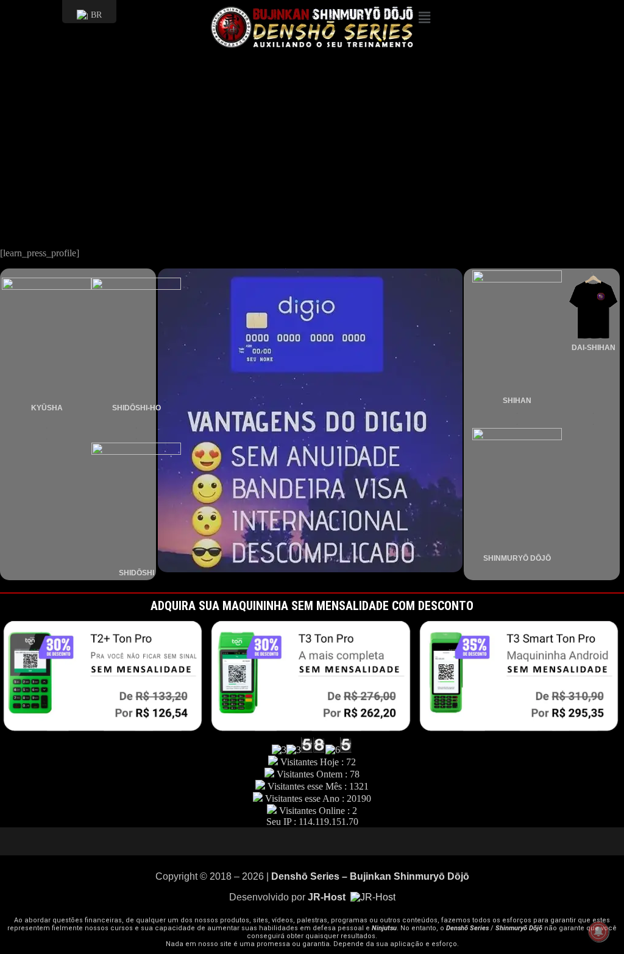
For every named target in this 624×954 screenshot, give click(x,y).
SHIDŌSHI (136, 573)
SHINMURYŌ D (509, 558)
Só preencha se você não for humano (70, 170)
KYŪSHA (47, 408)
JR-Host (328, 897)
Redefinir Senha (30, 224)
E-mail (12, 106)
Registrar (17, 214)
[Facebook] (330, 841)
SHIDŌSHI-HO (136, 408)
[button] (516, 17)
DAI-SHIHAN (593, 347)
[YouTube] (275, 841)
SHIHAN (517, 400)
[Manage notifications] (598, 931)
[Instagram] (312, 841)
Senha (11, 129)
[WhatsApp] (348, 841)
